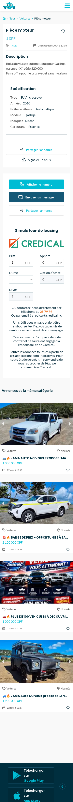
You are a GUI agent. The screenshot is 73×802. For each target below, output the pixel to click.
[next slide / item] (70, 424)
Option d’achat (50, 273)
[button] (27, 441)
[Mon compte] (67, 5)
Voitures (24, 18)
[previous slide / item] (3, 424)
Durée (13, 273)
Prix (12, 256)
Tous (12, 18)
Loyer (13, 289)
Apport (45, 256)
